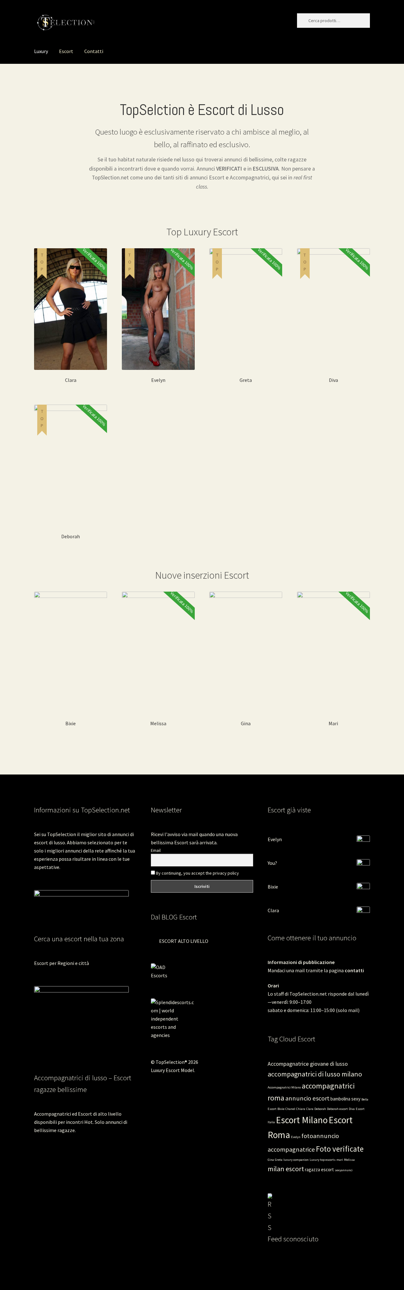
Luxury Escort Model (172, 1070)
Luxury (41, 51)
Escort (66, 51)
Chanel (290, 1109)
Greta (278, 1160)
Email (156, 850)
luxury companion (296, 1160)
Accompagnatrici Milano (284, 1087)
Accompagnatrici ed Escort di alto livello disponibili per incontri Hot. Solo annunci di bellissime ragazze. (80, 1122)
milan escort (286, 1168)
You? (272, 863)
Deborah (320, 1109)
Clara (273, 910)
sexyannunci (344, 1170)
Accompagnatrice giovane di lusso (308, 1063)
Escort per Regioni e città (61, 963)
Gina (271, 1160)
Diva (352, 1109)
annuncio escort (307, 1098)
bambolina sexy (345, 1099)
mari (339, 1160)
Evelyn (275, 839)
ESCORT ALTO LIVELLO (183, 941)
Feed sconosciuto (293, 1238)
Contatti (93, 51)
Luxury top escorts (323, 1160)
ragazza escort (319, 1169)
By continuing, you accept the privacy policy (197, 873)
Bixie (273, 886)
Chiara (300, 1109)
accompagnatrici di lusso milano (315, 1074)
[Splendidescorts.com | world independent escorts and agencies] (202, 1018)
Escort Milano (302, 1120)
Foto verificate (340, 1149)
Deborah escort (337, 1109)
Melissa (349, 1160)
